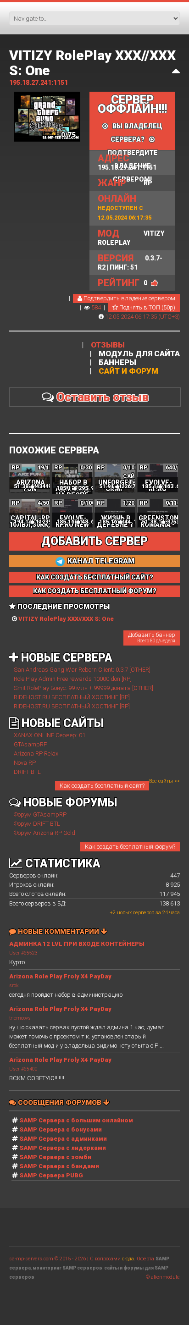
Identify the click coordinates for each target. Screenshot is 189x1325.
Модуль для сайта (139, 353)
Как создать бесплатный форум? (130, 846)
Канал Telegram (100, 561)
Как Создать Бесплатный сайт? (94, 577)
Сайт (131, 476)
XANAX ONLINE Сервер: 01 (49, 735)
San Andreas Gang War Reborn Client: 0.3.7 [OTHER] (82, 669)
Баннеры (117, 362)
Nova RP (25, 762)
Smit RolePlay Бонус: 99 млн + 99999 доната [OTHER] (83, 688)
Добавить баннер (151, 637)
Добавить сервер (94, 541)
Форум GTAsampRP (40, 814)
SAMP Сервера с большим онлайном (76, 1120)
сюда (128, 1259)
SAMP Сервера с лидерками (62, 1147)
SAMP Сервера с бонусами (60, 1129)
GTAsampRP (30, 744)
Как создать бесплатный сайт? (102, 785)
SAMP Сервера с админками (63, 1138)
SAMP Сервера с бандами (59, 1166)
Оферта (145, 1259)
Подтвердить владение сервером (128, 298)
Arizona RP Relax (36, 753)
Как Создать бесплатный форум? (94, 591)
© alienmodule (163, 1277)
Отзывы (108, 345)
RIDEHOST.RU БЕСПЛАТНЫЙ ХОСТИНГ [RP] (72, 697)
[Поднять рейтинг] (154, 283)
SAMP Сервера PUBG (51, 1175)
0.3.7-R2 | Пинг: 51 (130, 262)
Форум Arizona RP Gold (44, 832)
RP (125, 182)
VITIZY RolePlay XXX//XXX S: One (92, 62)
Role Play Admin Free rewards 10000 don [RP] (73, 678)
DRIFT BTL (27, 771)
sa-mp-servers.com (31, 1259)
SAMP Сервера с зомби (55, 1157)
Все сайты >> (164, 781)
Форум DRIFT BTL (37, 823)
